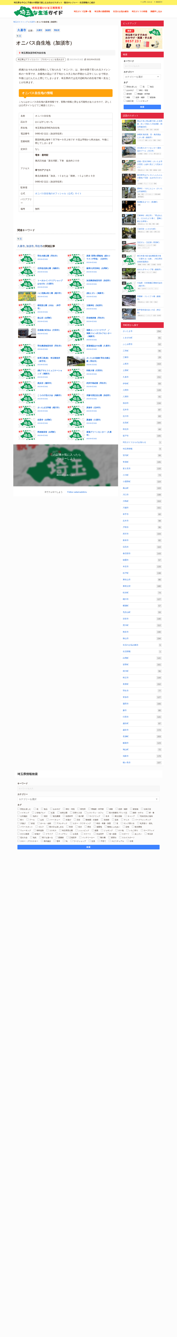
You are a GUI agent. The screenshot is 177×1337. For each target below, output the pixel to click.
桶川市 (142, 599)
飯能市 (142, 743)
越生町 (142, 723)
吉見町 (142, 423)
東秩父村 (142, 586)
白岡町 (142, 658)
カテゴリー (129, 72)
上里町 (142, 370)
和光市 (142, 429)
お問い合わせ (147, 2)
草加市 (142, 697)
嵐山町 (142, 488)
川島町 (142, 501)
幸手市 (142, 514)
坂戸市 (142, 436)
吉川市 (142, 416)
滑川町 (142, 625)
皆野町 (142, 665)
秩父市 (142, 678)
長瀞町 (142, 736)
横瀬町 (142, 606)
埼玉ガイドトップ (20, 22)
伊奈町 (142, 383)
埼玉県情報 (142, 449)
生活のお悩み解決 (121, 11)
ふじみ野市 (142, 344)
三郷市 (142, 357)
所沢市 (142, 534)
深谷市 (142, 619)
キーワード (129, 61)
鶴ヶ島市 (142, 763)
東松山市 (142, 580)
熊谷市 (142, 632)
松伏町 (142, 593)
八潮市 (142, 397)
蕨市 (142, 710)
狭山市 (142, 638)
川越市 (142, 508)
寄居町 (142, 462)
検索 (142, 107)
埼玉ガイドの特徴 (139, 11)
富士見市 (142, 468)
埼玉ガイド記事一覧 (82, 11)
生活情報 (142, 651)
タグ (126, 82)
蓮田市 (142, 704)
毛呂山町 (142, 612)
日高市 (142, 547)
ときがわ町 (142, 338)
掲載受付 (159, 2)
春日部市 (142, 553)
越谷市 (142, 730)
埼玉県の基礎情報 (102, 11)
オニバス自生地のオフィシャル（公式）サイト (58, 193)
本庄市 (142, 566)
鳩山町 (142, 749)
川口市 (142, 495)
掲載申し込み (156, 11)
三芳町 (142, 351)
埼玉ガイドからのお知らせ (142, 442)
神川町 (142, 671)
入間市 (142, 390)
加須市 (48, 30)
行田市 (142, 717)
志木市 (142, 521)
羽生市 (56, 30)
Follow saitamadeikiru (77, 492)
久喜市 (32, 22)
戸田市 (142, 527)
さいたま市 (142, 331)
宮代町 (142, 455)
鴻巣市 (142, 756)
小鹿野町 (142, 482)
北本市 (142, 410)
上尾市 (142, 364)
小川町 (142, 475)
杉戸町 (142, 573)
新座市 (142, 540)
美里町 (142, 684)
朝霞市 (142, 560)
